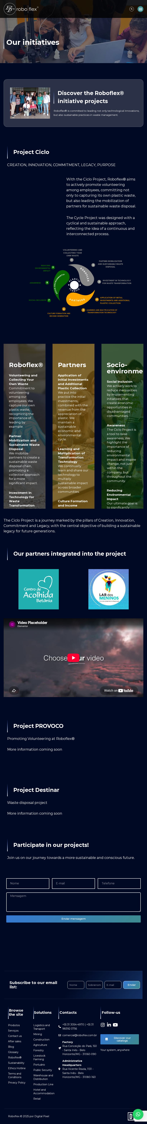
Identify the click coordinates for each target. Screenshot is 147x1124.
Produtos (14, 1025)
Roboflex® (15, 1057)
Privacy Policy (16, 1082)
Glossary (13, 1052)
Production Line (43, 1084)
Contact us (15, 1036)
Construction (41, 1039)
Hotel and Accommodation (43, 1091)
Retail (37, 1098)
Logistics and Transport (41, 1027)
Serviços (13, 1030)
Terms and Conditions (14, 1075)
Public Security (42, 1070)
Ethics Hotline (17, 1068)
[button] (131, 9)
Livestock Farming (39, 1057)
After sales (14, 1041)
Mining (37, 1034)
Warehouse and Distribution (43, 1077)
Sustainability (16, 1062)
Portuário (39, 1064)
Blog (11, 1046)
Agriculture (40, 1045)
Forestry (38, 1050)
